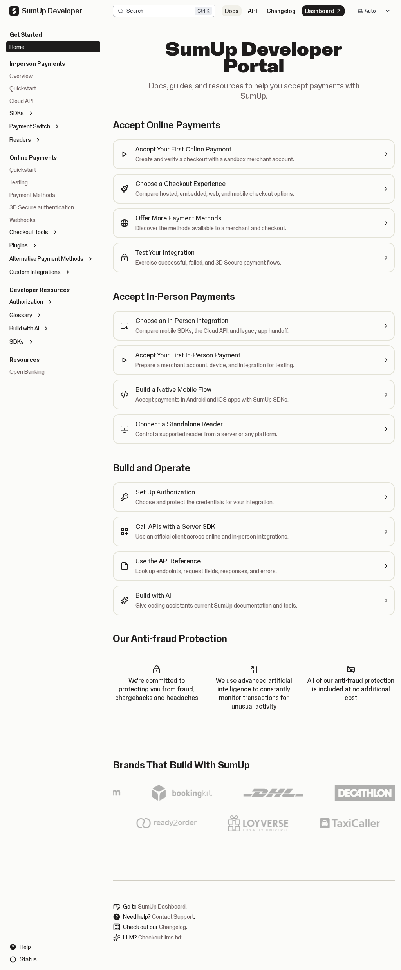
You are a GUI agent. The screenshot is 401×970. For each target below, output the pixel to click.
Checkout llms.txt (159, 937)
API (252, 10)
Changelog (281, 10)
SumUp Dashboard (162, 906)
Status (28, 959)
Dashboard (319, 10)
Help (25, 946)
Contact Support (173, 916)
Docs (231, 10)
